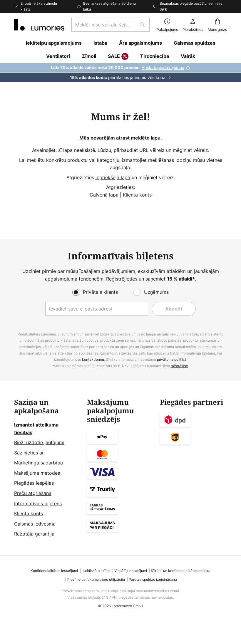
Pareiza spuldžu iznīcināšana (153, 579)
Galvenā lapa (104, 195)
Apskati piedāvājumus (163, 67)
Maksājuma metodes (37, 473)
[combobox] (110, 24)
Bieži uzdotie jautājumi (39, 442)
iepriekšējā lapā (113, 177)
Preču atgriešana (32, 493)
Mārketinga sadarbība (38, 462)
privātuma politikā (171, 359)
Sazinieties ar (29, 452)
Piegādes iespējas (34, 483)
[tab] (47, 468)
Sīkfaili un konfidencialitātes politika (180, 570)
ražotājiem (179, 365)
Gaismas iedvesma (35, 524)
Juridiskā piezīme (96, 570)
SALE (114, 56)
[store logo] (39, 25)
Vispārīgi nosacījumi (130, 570)
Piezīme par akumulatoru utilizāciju (96, 579)
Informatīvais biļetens (38, 503)
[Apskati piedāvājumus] (120, 72)
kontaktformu (93, 359)
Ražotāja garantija (34, 534)
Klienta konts (137, 195)
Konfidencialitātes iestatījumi (54, 570)
